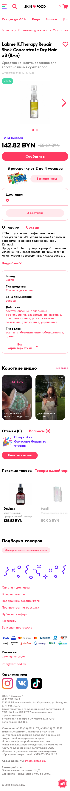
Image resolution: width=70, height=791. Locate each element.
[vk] (22, 683)
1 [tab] (33, 130)
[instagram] (7, 683)
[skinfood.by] (35, 6)
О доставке (35, 213)
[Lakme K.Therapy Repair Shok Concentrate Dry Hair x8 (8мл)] (35, 102)
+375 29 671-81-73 (14, 657)
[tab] (10, 227)
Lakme (10, 280)
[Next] (64, 103)
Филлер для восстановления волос (26, 550)
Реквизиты (9, 621)
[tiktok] (36, 683)
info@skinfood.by (14, 664)
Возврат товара (13, 594)
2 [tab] (37, 130)
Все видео (62, 368)
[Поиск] (14, 6)
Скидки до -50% (14, 19)
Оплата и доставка (16, 587)
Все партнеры (47, 178)
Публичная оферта (15, 614)
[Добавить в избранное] (65, 44)
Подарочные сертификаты (21, 601)
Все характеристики (20, 346)
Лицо (36, 19)
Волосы (51, 19)
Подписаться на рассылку (20, 607)
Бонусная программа (17, 627)
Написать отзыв (20, 455)
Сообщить (35, 156)
